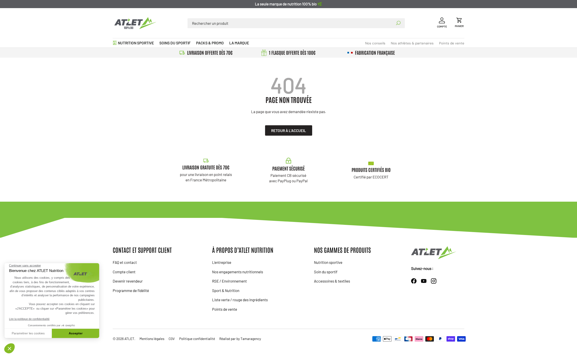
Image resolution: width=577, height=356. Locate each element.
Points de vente (451, 43)
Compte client (124, 271)
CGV (172, 339)
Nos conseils (375, 43)
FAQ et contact (125, 262)
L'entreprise (221, 262)
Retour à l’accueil (288, 130)
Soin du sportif (325, 271)
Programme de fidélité (131, 290)
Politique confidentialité (197, 339)
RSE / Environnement (229, 281)
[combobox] (296, 23)
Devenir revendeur (128, 281)
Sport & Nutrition (225, 290)
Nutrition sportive (328, 262)
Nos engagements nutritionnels (237, 271)
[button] (459, 23)
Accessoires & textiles (332, 281)
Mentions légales (152, 339)
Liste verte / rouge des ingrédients (240, 299)
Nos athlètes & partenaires (412, 43)
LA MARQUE (239, 43)
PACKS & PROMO (210, 43)
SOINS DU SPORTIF (175, 43)
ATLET (129, 339)
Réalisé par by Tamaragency (240, 339)
